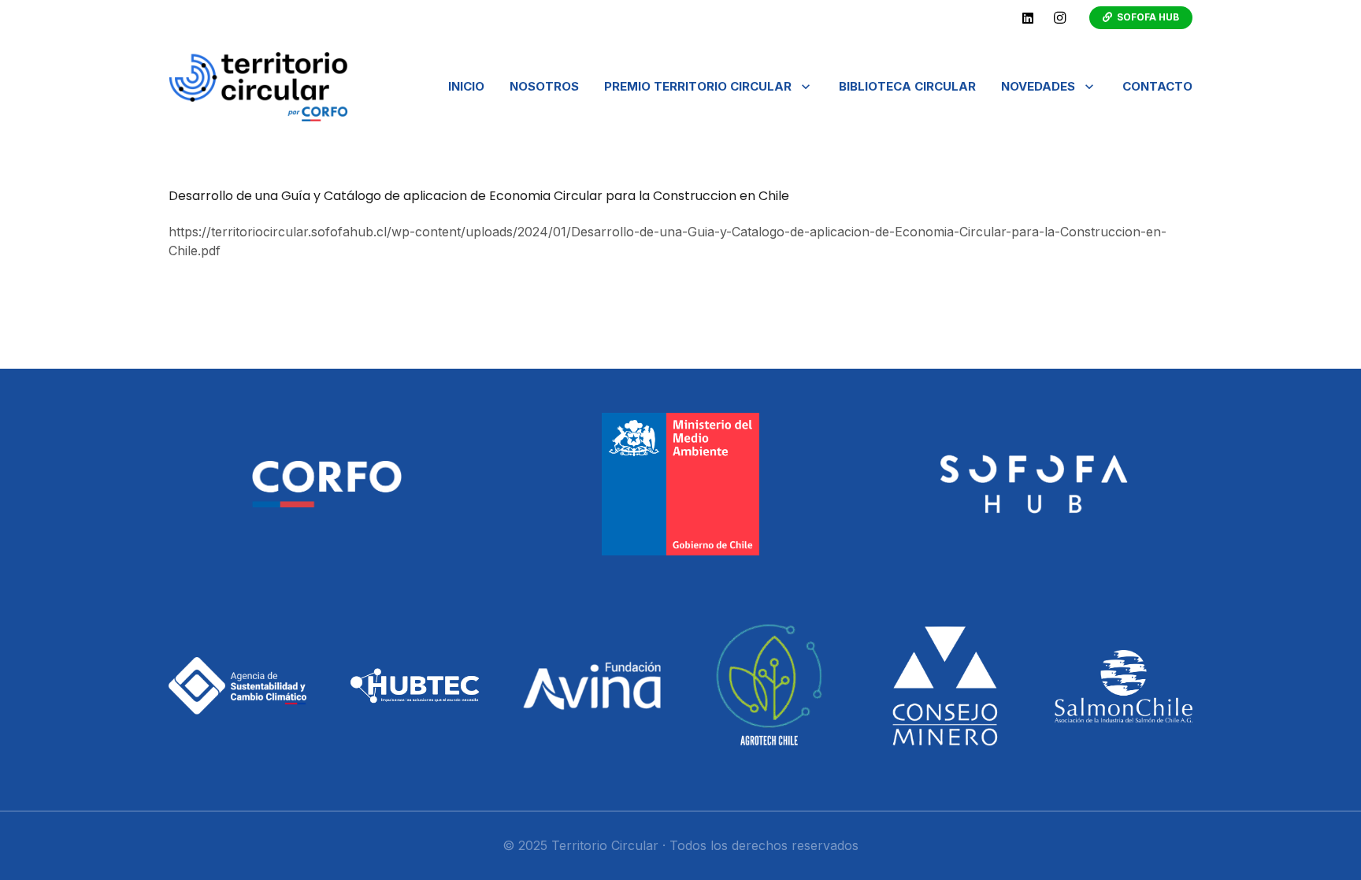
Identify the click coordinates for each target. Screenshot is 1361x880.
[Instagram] (1059, 18)
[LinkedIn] (1027, 18)
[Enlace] (258, 86)
